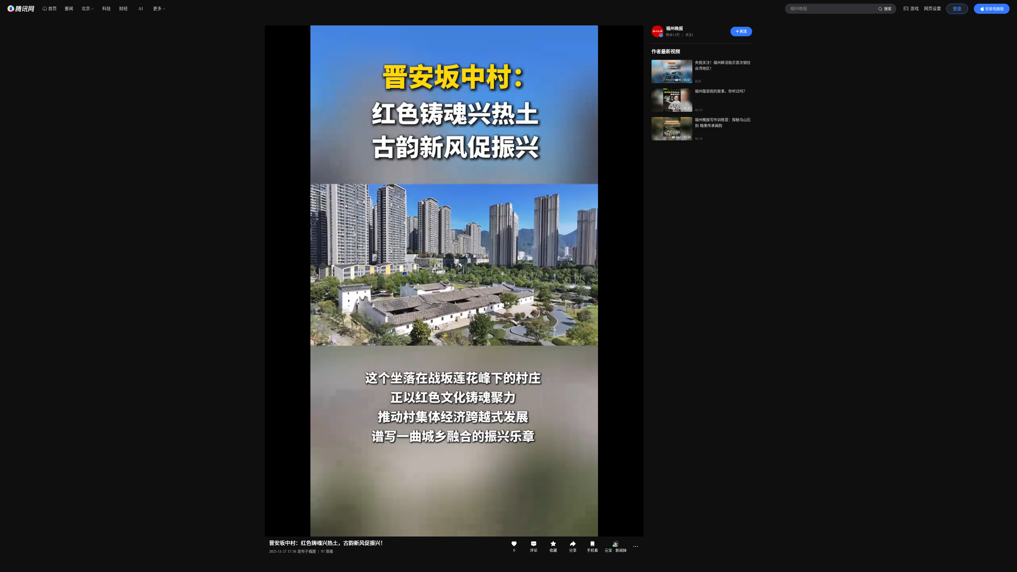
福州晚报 (674, 28)
